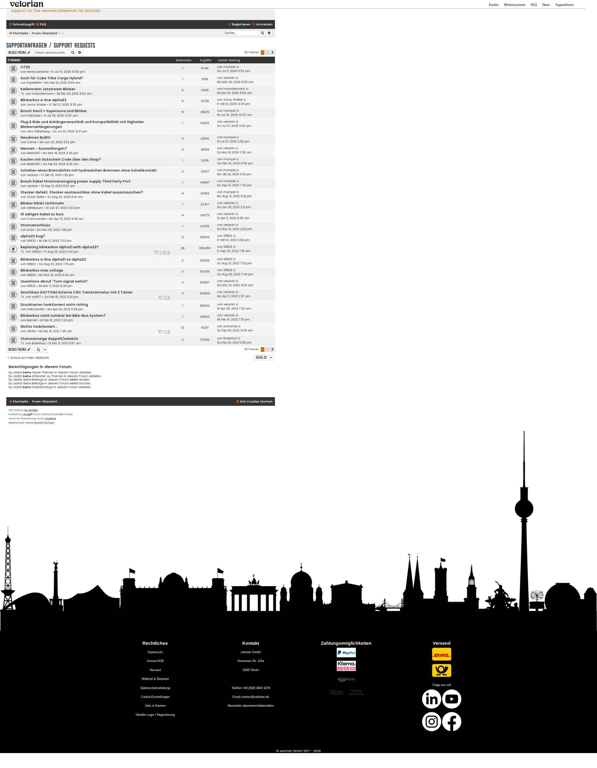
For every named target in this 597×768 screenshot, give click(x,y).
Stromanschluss (35, 225)
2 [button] (267, 52)
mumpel (229, 67)
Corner (31, 142)
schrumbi (230, 326)
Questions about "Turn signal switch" (54, 281)
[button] (272, 52)
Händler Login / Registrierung (155, 714)
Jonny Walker (36, 105)
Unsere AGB (155, 661)
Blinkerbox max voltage (42, 270)
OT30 (25, 67)
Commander (36, 219)
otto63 (31, 331)
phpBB (27, 414)
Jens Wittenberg (38, 131)
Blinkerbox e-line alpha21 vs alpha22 (53, 259)
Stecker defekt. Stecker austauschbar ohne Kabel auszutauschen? (82, 192)
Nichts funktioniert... (39, 326)
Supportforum (564, 5)
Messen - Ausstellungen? (44, 148)
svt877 (36, 297)
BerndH (32, 320)
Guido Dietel (35, 197)
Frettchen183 (35, 309)
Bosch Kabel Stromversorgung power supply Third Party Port (75, 181)
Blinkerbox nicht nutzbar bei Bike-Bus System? (63, 315)
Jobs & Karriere (155, 705)
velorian (229, 78)
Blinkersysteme (514, 5)
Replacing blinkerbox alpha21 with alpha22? (60, 247)
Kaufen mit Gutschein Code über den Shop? (61, 159)
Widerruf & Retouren (155, 679)
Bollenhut (38, 343)
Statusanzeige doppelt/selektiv (49, 338)
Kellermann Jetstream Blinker (48, 89)
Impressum (155, 652)
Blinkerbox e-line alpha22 (43, 100)
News (546, 5)
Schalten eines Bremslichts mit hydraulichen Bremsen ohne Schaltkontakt (89, 170)
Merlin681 (33, 153)
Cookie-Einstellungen (155, 697)
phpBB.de (50, 418)
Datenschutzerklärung (155, 688)
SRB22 (31, 241)
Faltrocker (34, 115)
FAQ (534, 5)
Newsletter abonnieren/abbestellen (251, 705)
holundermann (43, 94)
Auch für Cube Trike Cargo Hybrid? (52, 78)
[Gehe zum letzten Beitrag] (237, 67)
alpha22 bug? (33, 236)
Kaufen (494, 5)
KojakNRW (34, 83)
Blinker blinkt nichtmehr (42, 203)
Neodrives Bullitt (36, 137)
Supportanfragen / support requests (50, 45)
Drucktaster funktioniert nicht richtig (54, 304)
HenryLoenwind (37, 72)
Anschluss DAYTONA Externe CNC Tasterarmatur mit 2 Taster (77, 292)
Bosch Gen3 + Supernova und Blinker (54, 111)
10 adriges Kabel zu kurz (42, 214)
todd (30, 230)
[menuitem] (41, 24)
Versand (155, 670)
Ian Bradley (31, 410)
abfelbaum (35, 208)
